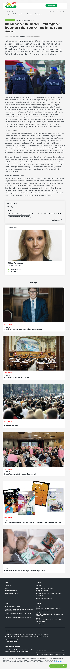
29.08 (38, 618)
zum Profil (13, 271)
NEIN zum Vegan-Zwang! (12, 607)
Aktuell (7, 588)
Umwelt (38, 586)
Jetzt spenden (12, 641)
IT (12, 11)
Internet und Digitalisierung (44, 598)
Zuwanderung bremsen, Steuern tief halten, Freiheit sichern (23, 329)
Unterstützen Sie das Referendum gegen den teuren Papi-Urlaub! (24, 571)
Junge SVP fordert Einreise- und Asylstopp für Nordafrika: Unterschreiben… (19, 610)
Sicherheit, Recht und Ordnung (19, 216)
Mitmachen (51, 6)
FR (9, 11)
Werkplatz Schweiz (42, 591)
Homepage (8, 14)
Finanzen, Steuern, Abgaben (44, 588)
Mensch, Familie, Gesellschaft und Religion (49, 593)
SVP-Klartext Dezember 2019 (25, 20)
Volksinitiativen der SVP (12, 593)
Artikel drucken (55, 220)
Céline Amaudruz (20, 36)
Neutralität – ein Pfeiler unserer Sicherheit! (18, 617)
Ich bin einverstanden (58, 666)
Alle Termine (40, 624)
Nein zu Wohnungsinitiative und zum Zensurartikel (20, 474)
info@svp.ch (24, 637)
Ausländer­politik (14, 214)
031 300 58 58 (11, 637)
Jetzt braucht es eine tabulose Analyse (16, 377)
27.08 (38, 607)
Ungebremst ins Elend (11, 426)
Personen (8, 586)
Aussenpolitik (28, 214)
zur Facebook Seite (16, 269)
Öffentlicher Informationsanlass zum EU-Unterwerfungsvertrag (48, 609)
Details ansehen (58, 661)
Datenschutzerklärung (52, 654)
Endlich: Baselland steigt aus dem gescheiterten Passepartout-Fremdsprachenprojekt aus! (32, 522)
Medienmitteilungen (11, 591)
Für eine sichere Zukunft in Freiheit (49, 214)
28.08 (38, 612)
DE (6, 11)
